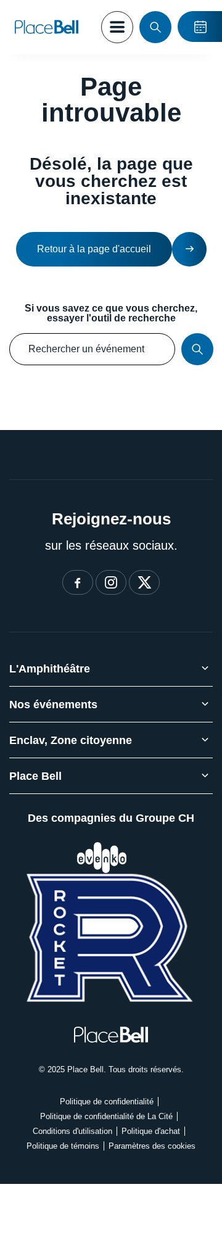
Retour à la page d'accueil (94, 249)
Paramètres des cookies (152, 1146)
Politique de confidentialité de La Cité (106, 1116)
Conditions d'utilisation (72, 1131)
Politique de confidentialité (107, 1101)
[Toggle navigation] (117, 27)
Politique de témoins (63, 1146)
